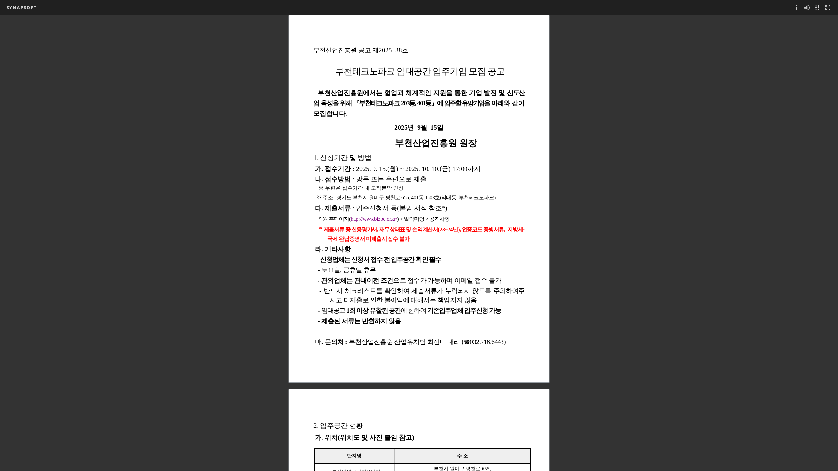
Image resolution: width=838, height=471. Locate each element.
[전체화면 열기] (828, 7)
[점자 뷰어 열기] (817, 7)
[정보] (796, 7)
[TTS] (807, 7)
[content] (419, 243)
